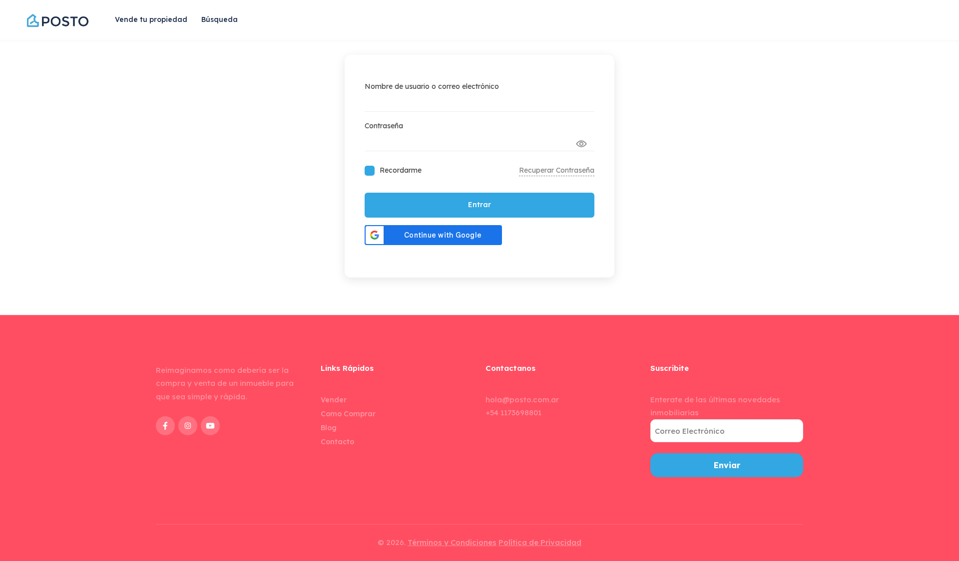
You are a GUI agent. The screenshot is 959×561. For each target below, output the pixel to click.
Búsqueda (219, 19)
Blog (329, 427)
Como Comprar (348, 413)
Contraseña (384, 125)
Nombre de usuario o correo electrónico (432, 86)
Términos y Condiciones (452, 542)
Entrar (479, 204)
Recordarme (401, 170)
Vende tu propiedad (151, 19)
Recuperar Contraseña (556, 170)
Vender (334, 399)
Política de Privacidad (539, 542)
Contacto (337, 441)
